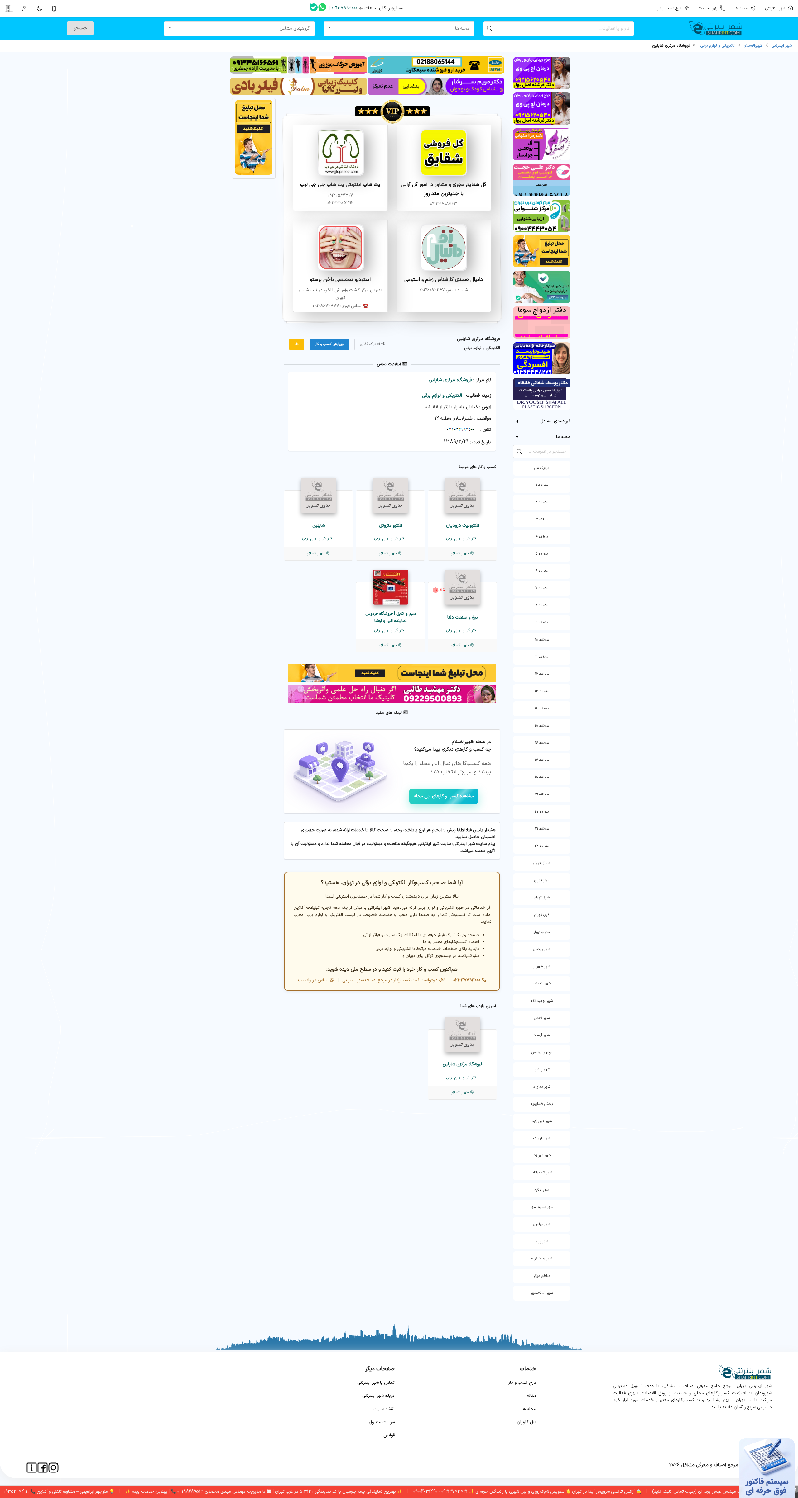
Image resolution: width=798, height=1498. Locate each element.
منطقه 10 (542, 640)
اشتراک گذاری (370, 344)
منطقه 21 (542, 829)
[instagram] (53, 1467)
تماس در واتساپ (313, 980)
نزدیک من (541, 468)
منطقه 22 (542, 846)
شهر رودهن (541, 949)
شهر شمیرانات (541, 1172)
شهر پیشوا (542, 1069)
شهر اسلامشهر (542, 1293)
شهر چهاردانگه (542, 1001)
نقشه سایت (384, 1409)
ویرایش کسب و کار (329, 344)
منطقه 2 (542, 502)
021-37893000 (466, 980)
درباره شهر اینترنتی (378, 1395)
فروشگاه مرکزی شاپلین (450, 380)
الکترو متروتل (390, 525)
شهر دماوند (541, 1087)
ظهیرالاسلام (753, 46)
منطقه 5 (541, 554)
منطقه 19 (542, 794)
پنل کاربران (526, 1422)
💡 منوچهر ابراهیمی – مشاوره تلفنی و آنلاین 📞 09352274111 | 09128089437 (85, 1491)
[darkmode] (39, 8)
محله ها (529, 1409)
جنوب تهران (541, 932)
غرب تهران (541, 915)
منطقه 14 (542, 708)
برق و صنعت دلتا (462, 617)
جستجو (80, 28)
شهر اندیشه (542, 983)
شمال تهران (541, 863)
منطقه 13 (542, 691)
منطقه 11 (541, 657)
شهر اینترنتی (776, 8)
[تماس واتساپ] (322, 8)
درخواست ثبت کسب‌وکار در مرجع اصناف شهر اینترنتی (389, 980)
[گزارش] (296, 344)
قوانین (389, 1435)
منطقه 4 (541, 537)
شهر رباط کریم (541, 1258)
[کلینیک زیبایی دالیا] (298, 94)
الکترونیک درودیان (462, 525)
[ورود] (24, 8)
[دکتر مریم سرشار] (436, 94)
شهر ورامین (541, 1224)
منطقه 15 (542, 726)
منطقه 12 (542, 674)
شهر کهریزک (542, 1155)
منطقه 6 (542, 571)
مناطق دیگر (541, 1276)
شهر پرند (541, 1241)
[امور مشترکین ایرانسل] (436, 72)
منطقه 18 (542, 777)
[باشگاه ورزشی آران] (298, 72)
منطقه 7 (541, 588)
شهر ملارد (541, 1190)
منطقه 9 (542, 622)
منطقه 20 (542, 812)
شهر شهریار (541, 966)
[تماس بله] (314, 8)
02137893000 (344, 8)
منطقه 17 (542, 760)
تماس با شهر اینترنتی (376, 1382)
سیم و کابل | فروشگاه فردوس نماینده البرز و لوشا (390, 617)
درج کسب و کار (522, 1382)
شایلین (318, 525)
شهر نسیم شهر (541, 1207)
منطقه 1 (542, 485)
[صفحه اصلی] (718, 28)
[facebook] (42, 1467)
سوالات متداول (382, 1422)
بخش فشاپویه (542, 1104)
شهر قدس (542, 1018)
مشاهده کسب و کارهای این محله (444, 796)
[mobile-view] (54, 8)
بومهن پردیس (541, 1052)
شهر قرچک (541, 1138)
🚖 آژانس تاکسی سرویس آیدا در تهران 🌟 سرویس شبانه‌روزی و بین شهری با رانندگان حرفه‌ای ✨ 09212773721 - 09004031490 (568, 1491)
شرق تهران (542, 897)
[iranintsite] (31, 1467)
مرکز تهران (541, 880)
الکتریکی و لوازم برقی (717, 46)
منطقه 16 (542, 743)
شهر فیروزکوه (542, 1121)
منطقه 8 (541, 605)
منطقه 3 (541, 519)
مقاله (531, 1395)
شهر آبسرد (542, 1035)
